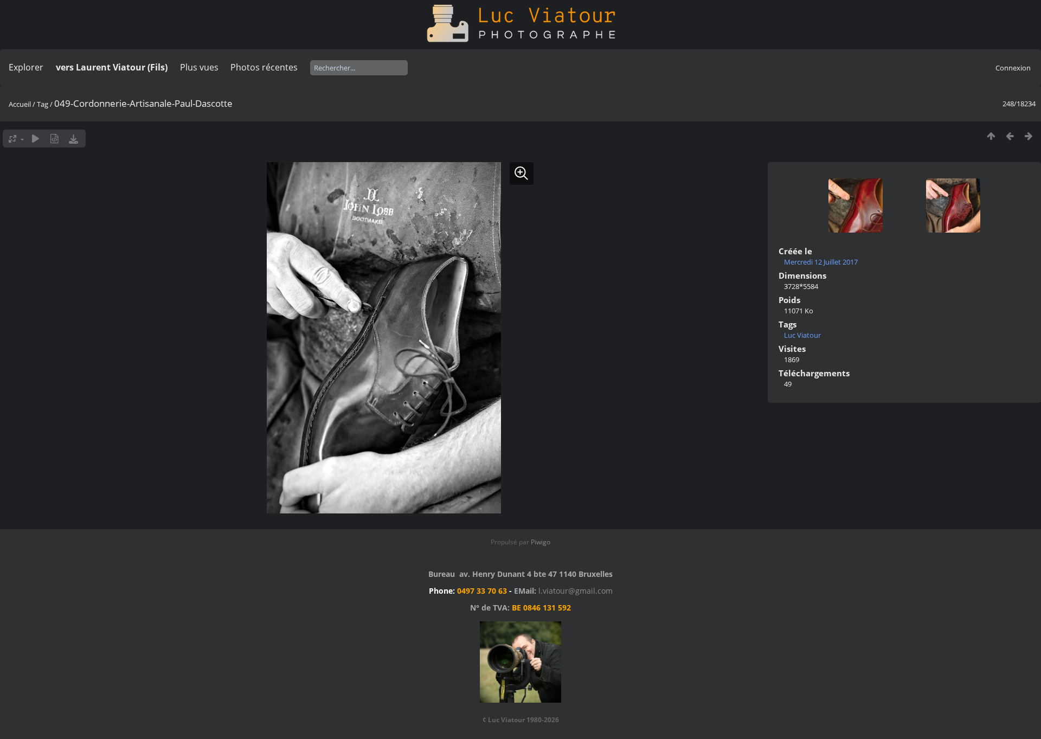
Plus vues (199, 67)
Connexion (1013, 68)
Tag (42, 104)
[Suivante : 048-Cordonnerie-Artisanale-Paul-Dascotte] (1028, 136)
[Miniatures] (990, 136)
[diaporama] (35, 138)
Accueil (20, 104)
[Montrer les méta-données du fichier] (54, 138)
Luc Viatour (802, 335)
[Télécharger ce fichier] (73, 138)
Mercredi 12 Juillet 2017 (821, 262)
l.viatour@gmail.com (575, 591)
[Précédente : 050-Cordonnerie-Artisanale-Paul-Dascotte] (1009, 136)
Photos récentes (264, 67)
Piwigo (540, 542)
